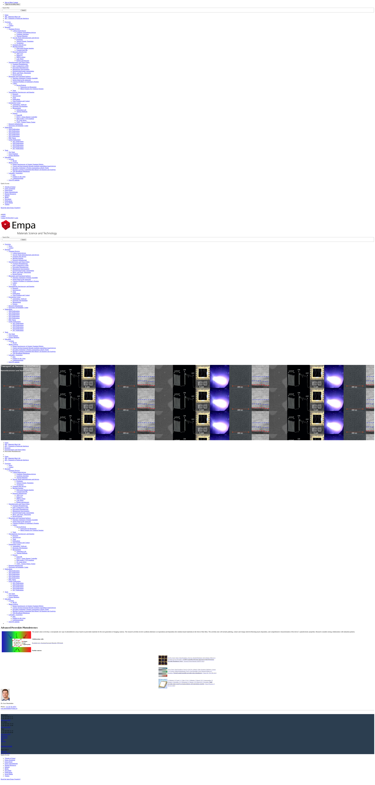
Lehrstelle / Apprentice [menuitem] (16, 173)
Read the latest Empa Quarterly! (11, 208)
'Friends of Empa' (10, 187)
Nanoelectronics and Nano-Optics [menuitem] (19, 62)
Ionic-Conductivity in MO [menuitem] (20, 66)
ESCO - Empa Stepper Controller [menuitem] (26, 117)
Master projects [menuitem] (13, 162)
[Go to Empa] (30, 235)
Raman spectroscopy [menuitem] (22, 60)
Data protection (5, 753)
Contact (3, 216)
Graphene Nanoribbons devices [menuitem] (26, 32)
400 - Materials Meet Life (12, 444)
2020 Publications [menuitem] (18, 143)
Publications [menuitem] (16, 99)
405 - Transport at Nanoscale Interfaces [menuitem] (17, 18)
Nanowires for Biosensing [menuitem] (28, 87)
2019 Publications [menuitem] (18, 145)
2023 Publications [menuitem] (14, 134)
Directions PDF (5, 720)
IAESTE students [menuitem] (14, 180)
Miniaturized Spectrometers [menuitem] (20, 69)
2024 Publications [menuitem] (14, 133)
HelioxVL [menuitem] (19, 55)
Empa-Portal (8, 190)
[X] (3, 743)
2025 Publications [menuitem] (14, 131)
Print (2, 739)
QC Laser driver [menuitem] (21, 120)
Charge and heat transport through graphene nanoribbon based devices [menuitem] (34, 166)
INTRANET (10, 218)
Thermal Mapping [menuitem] (22, 36)
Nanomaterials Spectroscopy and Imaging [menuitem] (21, 92)
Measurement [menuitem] (16, 108)
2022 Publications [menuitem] (14, 136)
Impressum (4, 736)
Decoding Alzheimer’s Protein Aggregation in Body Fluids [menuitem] (30, 168)
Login (16, 218)
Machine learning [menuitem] (17, 46)
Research (7, 448)
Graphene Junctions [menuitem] (22, 34)
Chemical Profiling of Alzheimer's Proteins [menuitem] (25, 82)
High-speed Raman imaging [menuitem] (25, 48)
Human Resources (10, 194)
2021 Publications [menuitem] (18, 141)
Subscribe (4, 751)
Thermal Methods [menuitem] (21, 111)
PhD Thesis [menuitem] (12, 138)
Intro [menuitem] (13, 175)
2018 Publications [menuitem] (18, 147)
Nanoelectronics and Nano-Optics (15, 449)
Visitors (7, 204)
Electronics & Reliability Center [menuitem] (18, 125)
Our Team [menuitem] (12, 152)
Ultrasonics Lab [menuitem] (21, 110)
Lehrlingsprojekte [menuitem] (17, 178)
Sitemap (3, 741)
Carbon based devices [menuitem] (19, 31)
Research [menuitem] (15, 94)
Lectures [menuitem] (11, 159)
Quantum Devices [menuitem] (14, 29)
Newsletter (8, 199)
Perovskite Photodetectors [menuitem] (20, 67)
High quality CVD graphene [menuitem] (25, 118)
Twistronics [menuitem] (20, 43)
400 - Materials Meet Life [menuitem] (12, 16)
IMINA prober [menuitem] (20, 57)
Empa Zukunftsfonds (11, 192)
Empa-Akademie (10, 188)
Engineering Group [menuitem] (15, 103)
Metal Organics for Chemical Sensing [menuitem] (31, 89)
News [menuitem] (10, 24)
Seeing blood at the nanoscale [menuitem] (21, 80)
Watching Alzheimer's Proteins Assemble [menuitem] (25, 78)
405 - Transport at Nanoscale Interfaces (17, 446)
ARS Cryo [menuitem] (19, 53)
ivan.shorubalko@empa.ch (9, 708)
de (3, 214)
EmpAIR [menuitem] (19, 115)
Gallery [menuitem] (14, 83)
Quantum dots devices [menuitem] (19, 45)
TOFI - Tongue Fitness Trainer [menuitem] (25, 122)
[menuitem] (8, 22)
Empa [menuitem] (6, 15)
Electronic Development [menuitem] (19, 106)
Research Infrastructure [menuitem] (19, 52)
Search (24, 10)
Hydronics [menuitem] (19, 39)
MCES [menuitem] (14, 161)
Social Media (9, 202)
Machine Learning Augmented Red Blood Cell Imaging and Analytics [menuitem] (34, 169)
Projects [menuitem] (14, 113)
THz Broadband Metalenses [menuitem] (21, 171)
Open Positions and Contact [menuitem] (21, 101)
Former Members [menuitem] (14, 155)
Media (7, 197)
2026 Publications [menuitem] (14, 129)
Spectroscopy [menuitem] (16, 96)
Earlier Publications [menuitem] (15, 140)
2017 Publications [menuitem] (18, 148)
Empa (6, 442)
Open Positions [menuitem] (13, 154)
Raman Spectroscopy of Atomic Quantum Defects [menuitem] (27, 164)
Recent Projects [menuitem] (17, 75)
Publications (8, 201)
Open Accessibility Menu (12, 4)
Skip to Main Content (11, 2)
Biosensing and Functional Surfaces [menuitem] (20, 76)
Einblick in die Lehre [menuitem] (18, 176)
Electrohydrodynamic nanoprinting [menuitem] (23, 71)
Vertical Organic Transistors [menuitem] (24, 41)
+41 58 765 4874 (10, 707)
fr (4, 214)
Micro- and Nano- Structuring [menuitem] (21, 73)
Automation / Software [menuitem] (19, 104)
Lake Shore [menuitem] (20, 59)
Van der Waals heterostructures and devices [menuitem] (25, 38)
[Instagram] (2, 743)
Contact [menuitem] (11, 25)
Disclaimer (4, 738)
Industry (7, 195)
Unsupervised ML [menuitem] (22, 50)
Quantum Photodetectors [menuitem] (20, 64)
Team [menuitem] (14, 90)
